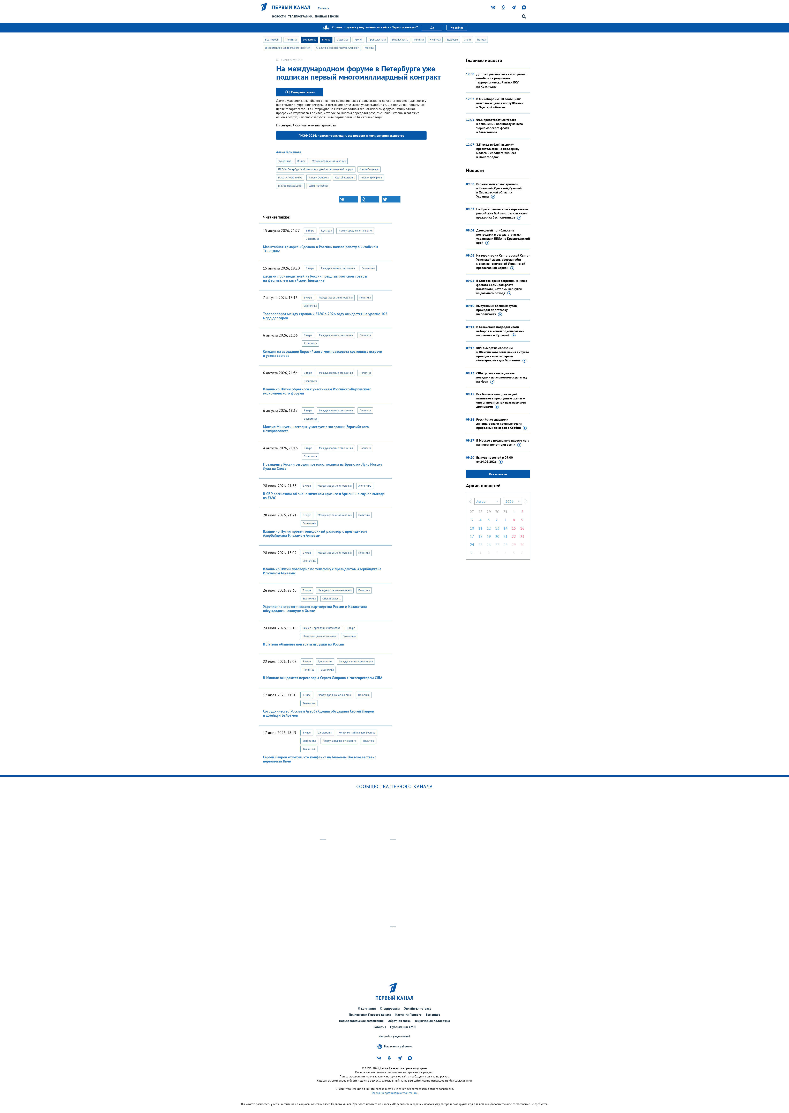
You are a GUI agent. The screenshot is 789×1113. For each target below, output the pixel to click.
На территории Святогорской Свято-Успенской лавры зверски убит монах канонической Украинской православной (503, 261)
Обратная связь (399, 1021)
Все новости (272, 39)
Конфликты (309, 741)
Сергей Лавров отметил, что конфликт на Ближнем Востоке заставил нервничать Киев (319, 759)
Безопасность (400, 39)
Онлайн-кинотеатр (417, 1008)
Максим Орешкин (318, 177)
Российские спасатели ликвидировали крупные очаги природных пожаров (499, 423)
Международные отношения (329, 161)
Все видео (433, 1014)
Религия (419, 39)
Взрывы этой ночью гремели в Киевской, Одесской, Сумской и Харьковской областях (499, 190)
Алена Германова (288, 152)
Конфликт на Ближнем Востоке (357, 732)
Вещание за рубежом (398, 1046)
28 (480, 511)
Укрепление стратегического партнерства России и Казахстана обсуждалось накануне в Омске (315, 608)
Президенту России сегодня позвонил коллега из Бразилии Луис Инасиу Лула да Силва (322, 466)
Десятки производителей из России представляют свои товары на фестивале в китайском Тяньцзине (315, 278)
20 (497, 536)
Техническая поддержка (432, 1021)
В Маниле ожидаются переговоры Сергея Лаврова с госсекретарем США (322, 677)
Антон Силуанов (369, 169)
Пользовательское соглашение (361, 1021)
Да (432, 27)
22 (514, 536)
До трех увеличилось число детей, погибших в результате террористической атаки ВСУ (501, 80)
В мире (326, 39)
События (380, 1027)
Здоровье (452, 39)
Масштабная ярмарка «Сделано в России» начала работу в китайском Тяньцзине (320, 248)
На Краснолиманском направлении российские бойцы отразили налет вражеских (502, 213)
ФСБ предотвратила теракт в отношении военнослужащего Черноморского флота (499, 126)
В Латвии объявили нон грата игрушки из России (303, 644)
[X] (391, 199)
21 (505, 536)
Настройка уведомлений (394, 1036)
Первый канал (291, 7)
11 (480, 528)
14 (505, 528)
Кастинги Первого (408, 1014)
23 (522, 536)
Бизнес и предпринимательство (321, 628)
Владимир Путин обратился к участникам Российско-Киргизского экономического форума (317, 391)
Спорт (467, 39)
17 (472, 536)
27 (472, 511)
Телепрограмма (300, 16)
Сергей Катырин (344, 177)
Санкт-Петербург (319, 185)
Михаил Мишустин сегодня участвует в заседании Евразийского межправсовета (316, 428)
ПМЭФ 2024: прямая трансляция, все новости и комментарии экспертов (351, 135)
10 (472, 528)
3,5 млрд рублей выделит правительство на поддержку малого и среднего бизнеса (497, 150)
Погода (481, 39)
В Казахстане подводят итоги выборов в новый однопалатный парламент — (500, 331)
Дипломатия (325, 661)
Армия (358, 39)
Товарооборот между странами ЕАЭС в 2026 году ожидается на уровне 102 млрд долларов (325, 315)
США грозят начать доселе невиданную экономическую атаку (501, 377)
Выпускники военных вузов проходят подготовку (496, 310)
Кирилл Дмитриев (371, 177)
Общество (342, 39)
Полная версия (327, 16)
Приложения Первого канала (370, 1014)
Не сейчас (457, 27)
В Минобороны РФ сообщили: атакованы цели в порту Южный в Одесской (499, 103)
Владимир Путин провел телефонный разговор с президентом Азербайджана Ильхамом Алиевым (315, 533)
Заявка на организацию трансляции (394, 1093)
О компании (367, 1008)
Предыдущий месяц (470, 501)
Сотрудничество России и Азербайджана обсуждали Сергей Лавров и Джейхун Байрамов (318, 713)
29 (489, 511)
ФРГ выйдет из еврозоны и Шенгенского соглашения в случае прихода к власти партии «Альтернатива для (502, 354)
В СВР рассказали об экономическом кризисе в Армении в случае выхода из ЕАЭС (324, 495)
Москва (369, 48)
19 (489, 536)
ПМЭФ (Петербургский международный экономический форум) (315, 169)
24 (472, 544)
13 (497, 528)
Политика (291, 39)
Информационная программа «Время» (287, 48)
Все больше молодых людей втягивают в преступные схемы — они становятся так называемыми (501, 400)
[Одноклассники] (370, 199)
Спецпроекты (390, 1008)
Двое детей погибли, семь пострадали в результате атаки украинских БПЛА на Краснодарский (503, 236)
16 (522, 528)
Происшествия (377, 39)
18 (480, 536)
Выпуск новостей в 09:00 (494, 459)
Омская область (331, 598)
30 (497, 511)
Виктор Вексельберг (290, 185)
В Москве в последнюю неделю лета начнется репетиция (502, 442)
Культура (435, 39)
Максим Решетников (290, 177)
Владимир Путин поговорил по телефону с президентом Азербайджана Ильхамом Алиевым (322, 571)
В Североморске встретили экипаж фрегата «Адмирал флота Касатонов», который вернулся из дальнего (501, 287)
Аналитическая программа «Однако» (337, 48)
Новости (279, 16)
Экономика (309, 39)
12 (489, 528)
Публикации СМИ (403, 1027)
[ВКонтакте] (348, 199)
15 (514, 528)
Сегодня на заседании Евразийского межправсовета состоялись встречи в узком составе (322, 353)
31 (505, 511)
